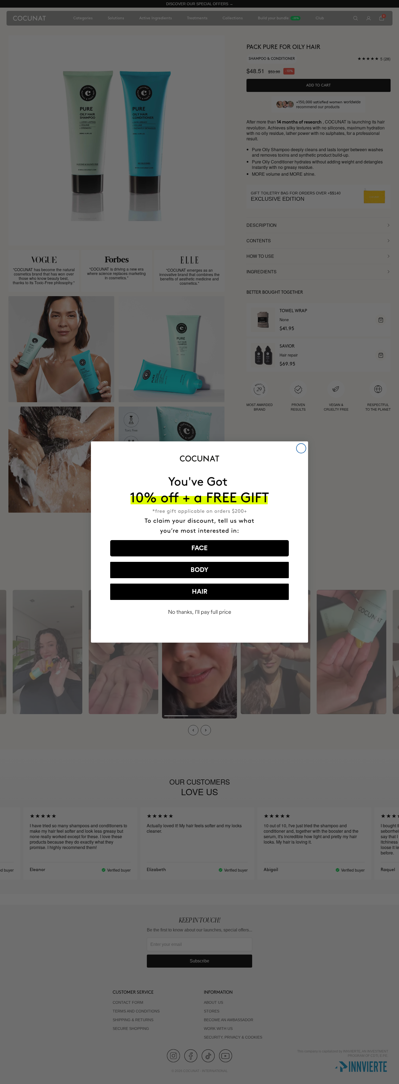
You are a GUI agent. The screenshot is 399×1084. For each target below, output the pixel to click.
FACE (199, 548)
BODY (199, 570)
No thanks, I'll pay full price (199, 612)
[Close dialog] (301, 448)
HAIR (199, 592)
